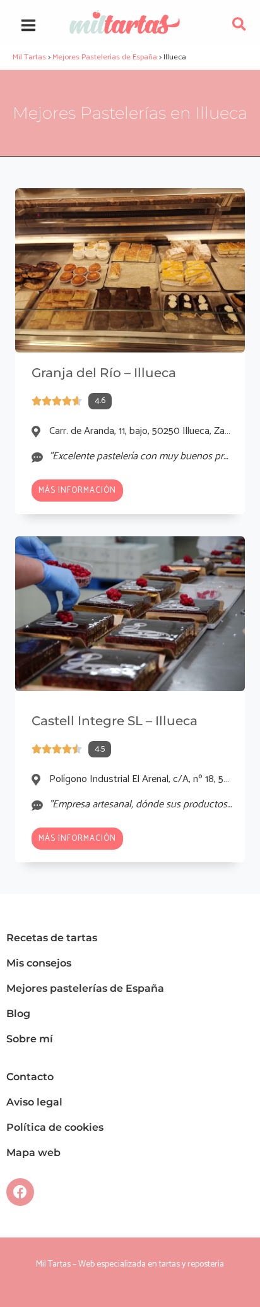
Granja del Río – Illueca (104, 372)
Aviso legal (34, 1102)
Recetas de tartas (51, 938)
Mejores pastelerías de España (85, 988)
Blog (18, 1014)
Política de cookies (54, 1127)
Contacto (30, 1077)
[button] (239, 27)
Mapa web (33, 1153)
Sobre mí (29, 1039)
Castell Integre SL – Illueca (115, 720)
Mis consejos (38, 963)
